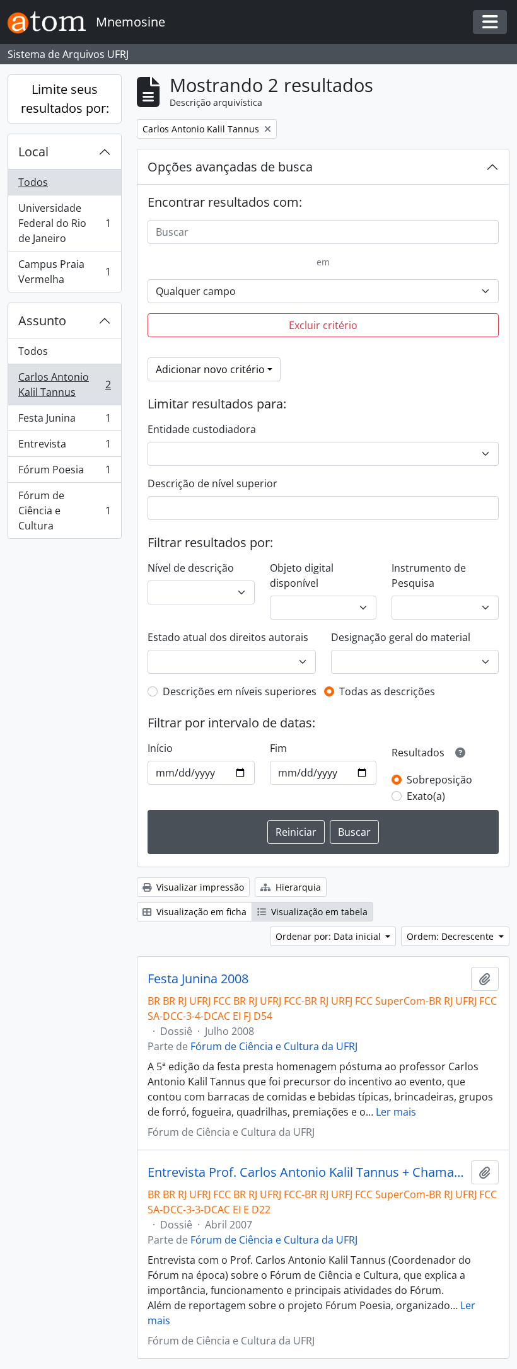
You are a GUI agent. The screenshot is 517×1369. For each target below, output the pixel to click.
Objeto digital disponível (302, 575)
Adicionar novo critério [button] (210, 369)
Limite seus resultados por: (65, 99)
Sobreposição (439, 780)
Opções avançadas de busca (230, 166)
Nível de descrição (191, 568)
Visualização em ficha (200, 912)
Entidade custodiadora (202, 429)
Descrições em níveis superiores (240, 691)
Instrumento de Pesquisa (429, 575)
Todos (33, 182)
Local (33, 151)
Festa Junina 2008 (198, 978)
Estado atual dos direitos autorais (228, 637)
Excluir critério (323, 325)
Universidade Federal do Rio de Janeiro (64, 223)
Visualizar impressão (199, 887)
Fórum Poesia (64, 473)
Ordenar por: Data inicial (329, 936)
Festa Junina (64, 421)
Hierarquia (297, 887)
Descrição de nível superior (212, 483)
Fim (278, 748)
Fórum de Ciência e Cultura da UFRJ (273, 1046)
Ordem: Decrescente (451, 936)
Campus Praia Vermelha (64, 271)
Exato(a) (426, 796)
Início (160, 748)
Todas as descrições (387, 691)
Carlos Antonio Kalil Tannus (64, 384)
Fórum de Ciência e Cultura (64, 510)
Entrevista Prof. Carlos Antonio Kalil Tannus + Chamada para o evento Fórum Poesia (307, 1172)
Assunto (42, 320)
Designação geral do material (400, 637)
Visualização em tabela (318, 912)
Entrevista (64, 447)
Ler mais (396, 1112)
